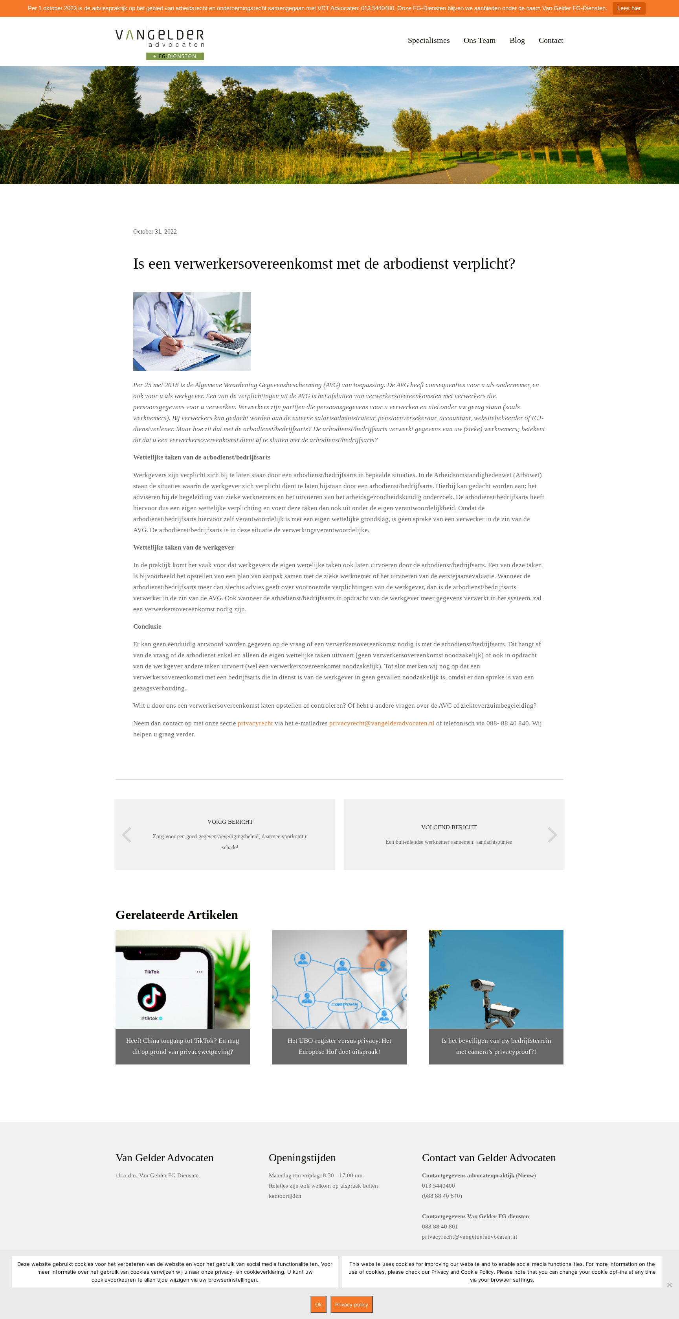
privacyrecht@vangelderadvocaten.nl (382, 723)
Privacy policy (351, 1304)
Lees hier (629, 8)
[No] (669, 1285)
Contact (551, 40)
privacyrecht (255, 723)
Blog (517, 40)
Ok (318, 1304)
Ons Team (480, 40)
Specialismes (429, 40)
